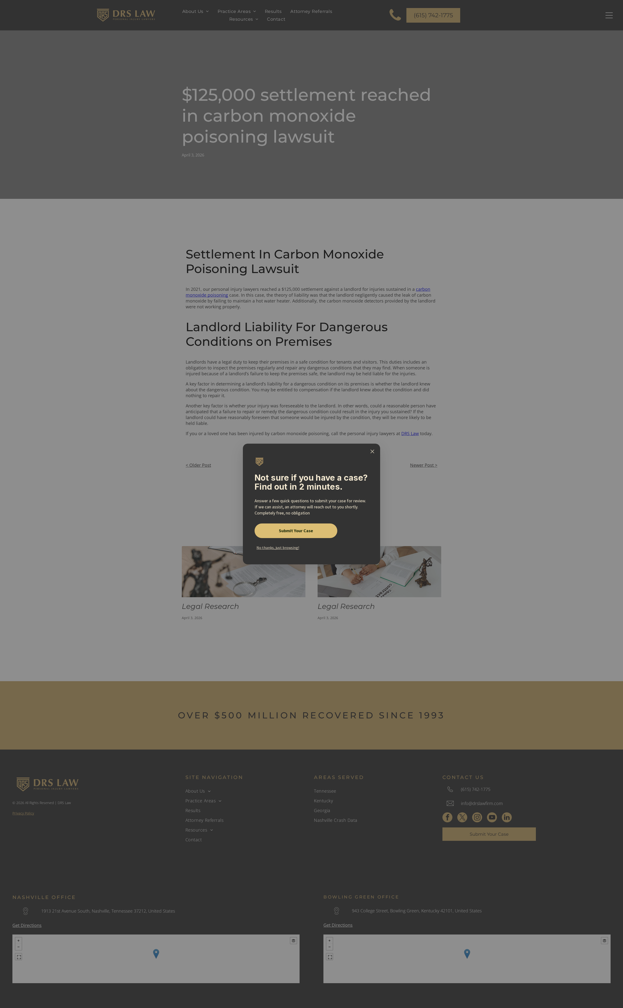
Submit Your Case (296, 530)
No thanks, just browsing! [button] (278, 547)
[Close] (372, 451)
